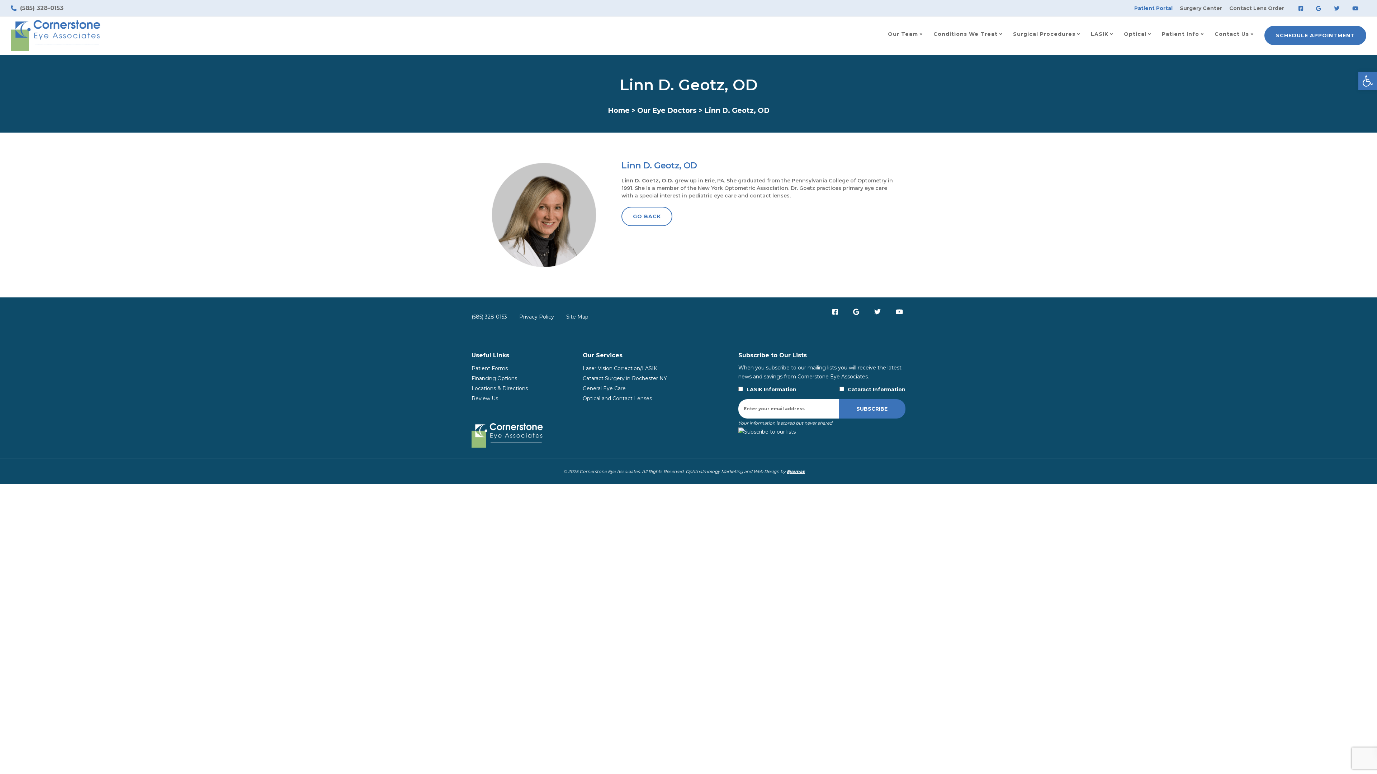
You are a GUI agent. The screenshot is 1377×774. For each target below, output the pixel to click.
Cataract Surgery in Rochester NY (625, 378)
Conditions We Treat (965, 34)
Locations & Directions (500, 388)
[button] (1367, 81)
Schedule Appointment (1315, 35)
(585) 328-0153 (489, 317)
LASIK (1099, 34)
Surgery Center (1201, 8)
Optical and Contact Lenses (617, 398)
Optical (1135, 34)
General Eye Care (604, 388)
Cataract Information (876, 389)
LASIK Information (771, 389)
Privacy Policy (536, 317)
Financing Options (494, 378)
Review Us (485, 398)
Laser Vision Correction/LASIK (620, 368)
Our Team (903, 34)
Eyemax (796, 471)
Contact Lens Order (1256, 8)
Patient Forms (490, 368)
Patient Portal (1153, 8)
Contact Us (1232, 34)
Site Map (577, 317)
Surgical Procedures (1044, 34)
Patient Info (1180, 34)
